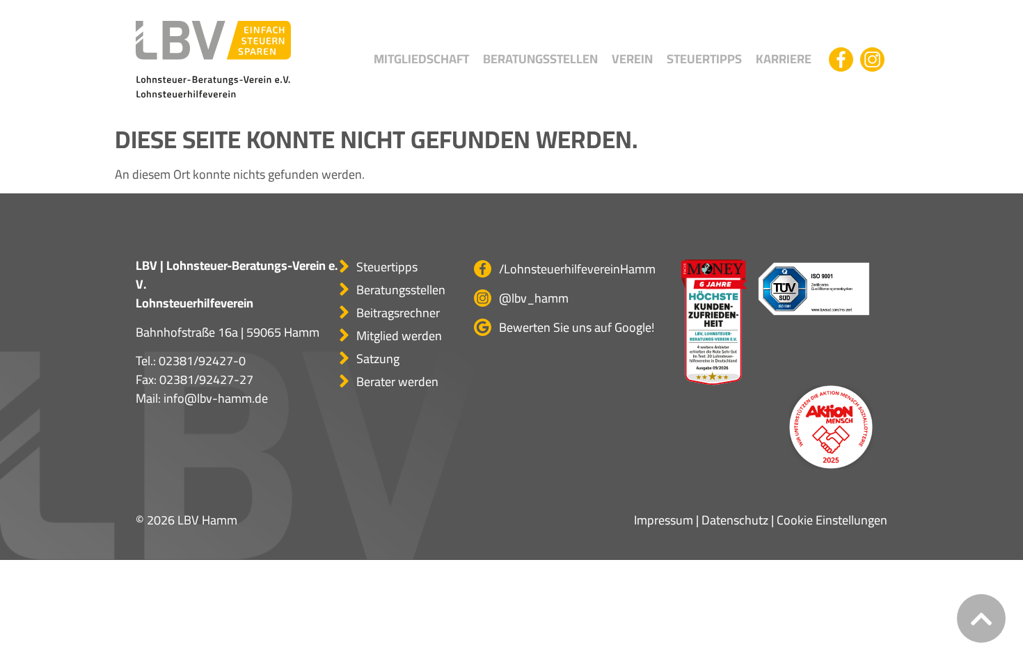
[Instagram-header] (872, 59)
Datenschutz (734, 519)
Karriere (783, 58)
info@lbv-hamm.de (216, 398)
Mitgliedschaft (421, 58)
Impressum (663, 519)
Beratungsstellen (540, 58)
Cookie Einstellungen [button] (832, 519)
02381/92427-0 (202, 360)
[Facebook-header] (841, 59)
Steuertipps (704, 58)
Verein (632, 58)
